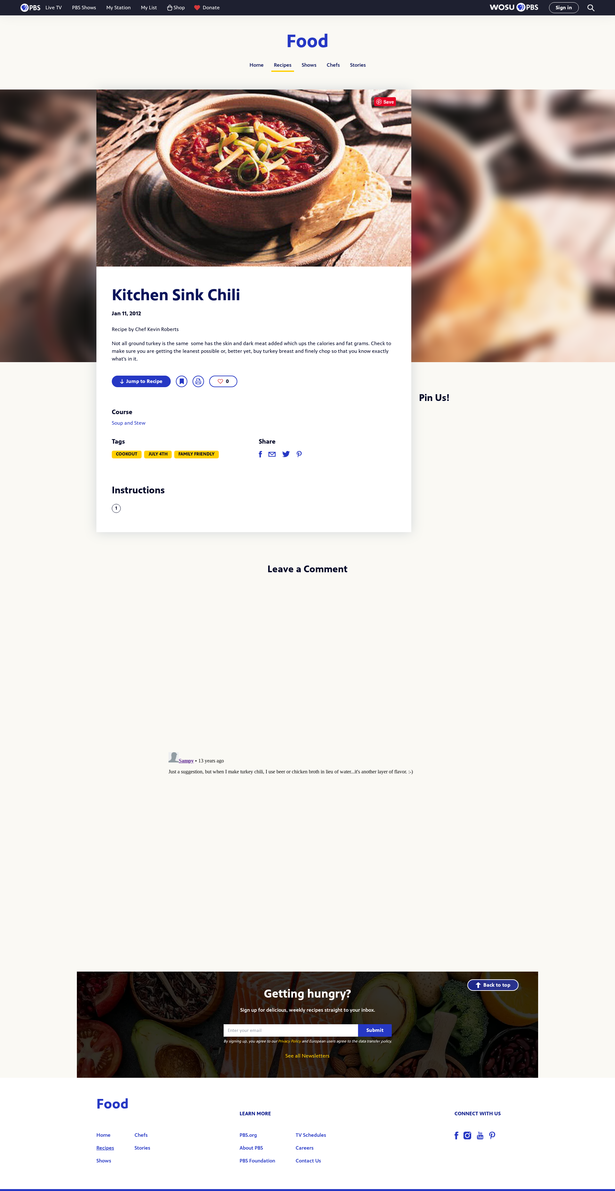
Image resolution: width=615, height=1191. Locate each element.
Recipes (282, 65)
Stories (358, 65)
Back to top (496, 985)
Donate (211, 7)
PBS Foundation (257, 1161)
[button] (514, 8)
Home (257, 65)
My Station (118, 7)
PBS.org (248, 1135)
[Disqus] (307, 665)
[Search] (590, 8)
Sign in (564, 7)
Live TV (53, 7)
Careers (305, 1148)
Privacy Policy (289, 1041)
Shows (309, 65)
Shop (179, 7)
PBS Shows (84, 7)
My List (149, 7)
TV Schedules (311, 1135)
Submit (374, 1030)
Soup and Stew (128, 423)
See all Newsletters (307, 1056)
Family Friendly (196, 454)
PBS (30, 7)
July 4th (158, 454)
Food (307, 41)
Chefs (333, 65)
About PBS (251, 1148)
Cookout (126, 454)
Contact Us (308, 1161)
